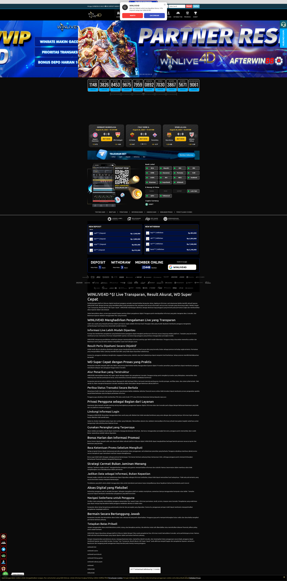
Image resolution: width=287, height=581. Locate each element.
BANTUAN (112, 212)
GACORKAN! (154, 15)
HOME (118, 17)
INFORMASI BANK (137, 212)
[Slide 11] (151, 74)
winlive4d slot (91, 547)
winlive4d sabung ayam (94, 561)
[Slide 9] (148, 74)
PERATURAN (124, 212)
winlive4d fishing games (95, 558)
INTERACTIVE (178, 17)
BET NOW (106, 139)
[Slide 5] (141, 74)
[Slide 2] (137, 74)
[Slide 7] (145, 74)
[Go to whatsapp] (5, 574)
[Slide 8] (146, 74)
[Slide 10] (149, 74)
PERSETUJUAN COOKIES (184, 212)
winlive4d (90, 565)
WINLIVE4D (91, 305)
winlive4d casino (92, 550)
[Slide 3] (138, 74)
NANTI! (132, 15)
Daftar (196, 6)
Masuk (189, 6)
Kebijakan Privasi (195, 578)
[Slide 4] (140, 74)
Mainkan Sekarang (186, 155)
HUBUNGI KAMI (151, 212)
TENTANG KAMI (100, 212)
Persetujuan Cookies (115, 578)
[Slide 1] (135, 74)
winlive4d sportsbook (94, 554)
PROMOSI (187, 17)
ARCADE (168, 17)
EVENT (195, 17)
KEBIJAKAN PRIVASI (166, 212)
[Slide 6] (143, 74)
